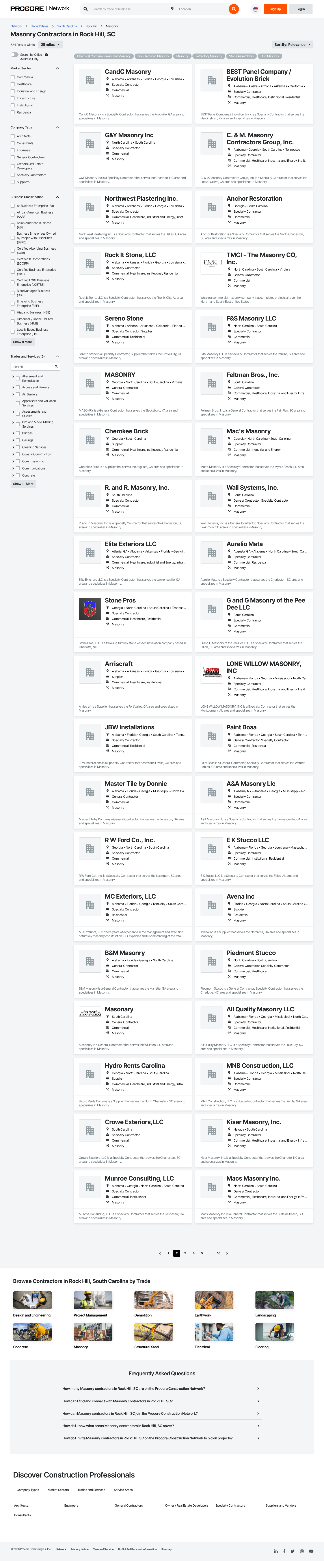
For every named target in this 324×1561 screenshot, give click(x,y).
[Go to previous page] (160, 1253)
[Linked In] (276, 1551)
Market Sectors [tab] (58, 1490)
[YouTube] (311, 1551)
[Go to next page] (227, 1253)
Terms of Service (103, 1549)
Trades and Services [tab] (91, 1490)
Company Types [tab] (28, 1490)
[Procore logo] (27, 9)
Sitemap (166, 1549)
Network (59, 8)
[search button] (234, 9)
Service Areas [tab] (123, 1490)
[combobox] (202, 9)
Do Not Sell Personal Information (137, 1549)
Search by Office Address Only (31, 57)
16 (218, 1253)
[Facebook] (284, 1551)
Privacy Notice (80, 1549)
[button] (12, 77)
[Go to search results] (56, 366)
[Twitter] (293, 1551)
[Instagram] (302, 1551)
